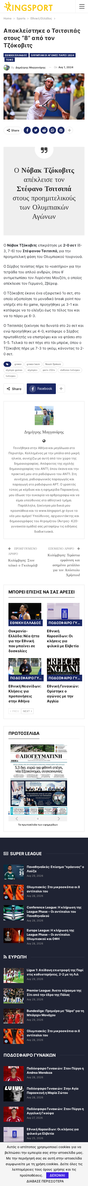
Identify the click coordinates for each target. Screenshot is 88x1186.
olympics (32, 370)
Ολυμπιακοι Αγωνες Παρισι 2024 (52, 55)
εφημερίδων (50, 824)
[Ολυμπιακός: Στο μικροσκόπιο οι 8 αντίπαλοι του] (14, 892)
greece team (33, 364)
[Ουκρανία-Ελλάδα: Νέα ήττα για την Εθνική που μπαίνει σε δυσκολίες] (24, 614)
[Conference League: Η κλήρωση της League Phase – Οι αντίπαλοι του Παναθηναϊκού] (14, 912)
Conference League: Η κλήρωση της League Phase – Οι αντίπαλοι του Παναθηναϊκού (54, 911)
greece (18, 364)
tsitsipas (10, 376)
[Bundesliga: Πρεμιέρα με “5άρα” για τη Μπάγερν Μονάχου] (14, 1016)
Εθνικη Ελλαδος (16, 55)
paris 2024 (49, 370)
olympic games (14, 370)
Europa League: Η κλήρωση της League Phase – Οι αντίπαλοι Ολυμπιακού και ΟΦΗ (50, 934)
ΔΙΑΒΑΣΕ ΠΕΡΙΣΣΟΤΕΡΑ (45, 1181)
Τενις (9, 59)
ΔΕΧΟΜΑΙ (57, 1175)
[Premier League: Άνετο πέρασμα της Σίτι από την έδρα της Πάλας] (14, 995)
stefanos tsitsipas (70, 370)
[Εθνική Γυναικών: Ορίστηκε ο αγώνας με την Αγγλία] (63, 669)
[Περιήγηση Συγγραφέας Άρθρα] (44, 415)
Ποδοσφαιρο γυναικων (65, 623)
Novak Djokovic (53, 364)
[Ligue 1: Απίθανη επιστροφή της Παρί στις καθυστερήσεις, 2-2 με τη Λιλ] (14, 975)
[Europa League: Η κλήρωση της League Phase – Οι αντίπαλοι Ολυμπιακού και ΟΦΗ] (14, 935)
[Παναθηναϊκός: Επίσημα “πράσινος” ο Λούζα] (14, 872)
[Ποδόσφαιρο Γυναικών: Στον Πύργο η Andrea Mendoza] (14, 1073)
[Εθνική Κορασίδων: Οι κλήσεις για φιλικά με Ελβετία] (63, 614)
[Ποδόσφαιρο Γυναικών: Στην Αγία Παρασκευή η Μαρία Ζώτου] (14, 1093)
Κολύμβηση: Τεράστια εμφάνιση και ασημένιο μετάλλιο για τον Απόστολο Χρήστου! (64, 565)
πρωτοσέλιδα (30, 824)
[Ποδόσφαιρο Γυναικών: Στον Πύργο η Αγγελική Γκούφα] (14, 1114)
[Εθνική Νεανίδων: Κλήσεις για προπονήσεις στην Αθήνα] (24, 669)
